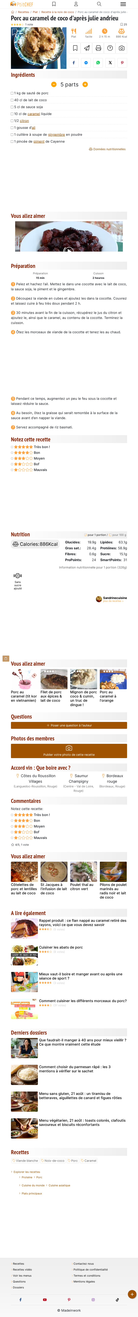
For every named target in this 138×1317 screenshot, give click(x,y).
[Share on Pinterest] (122, 63)
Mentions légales (84, 1281)
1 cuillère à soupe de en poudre (48, 135)
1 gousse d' (24, 128)
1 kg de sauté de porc (31, 93)
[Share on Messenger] (86, 63)
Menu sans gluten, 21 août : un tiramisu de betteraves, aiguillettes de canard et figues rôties (80, 1096)
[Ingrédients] (6, 658)
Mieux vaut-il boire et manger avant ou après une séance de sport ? (80, 976)
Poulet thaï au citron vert (81, 887)
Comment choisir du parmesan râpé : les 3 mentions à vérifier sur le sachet (75, 1069)
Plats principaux (32, 1193)
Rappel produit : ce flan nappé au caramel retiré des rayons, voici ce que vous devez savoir (82, 922)
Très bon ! (41, 447)
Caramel (90, 1160)
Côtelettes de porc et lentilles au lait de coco (24, 889)
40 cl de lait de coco (30, 100)
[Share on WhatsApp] (98, 63)
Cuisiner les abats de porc (61, 947)
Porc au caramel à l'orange (108, 696)
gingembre (56, 135)
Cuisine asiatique (59, 1185)
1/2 (21, 121)
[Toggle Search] (99, 4)
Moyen (39, 458)
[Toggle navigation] (123, 4)
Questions (19, 1281)
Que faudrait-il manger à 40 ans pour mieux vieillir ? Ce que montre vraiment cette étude (82, 1042)
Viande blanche (27, 1160)
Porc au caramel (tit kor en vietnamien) (24, 696)
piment (38, 141)
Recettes (18, 1263)
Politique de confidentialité (91, 1269)
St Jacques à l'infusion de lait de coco (54, 889)
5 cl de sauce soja (28, 107)
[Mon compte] (76, 4)
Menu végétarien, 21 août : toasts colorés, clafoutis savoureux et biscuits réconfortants (82, 1122)
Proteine (27, 1177)
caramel (34, 114)
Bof (36, 464)
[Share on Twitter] (110, 63)
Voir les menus (22, 1275)
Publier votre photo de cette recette (69, 754)
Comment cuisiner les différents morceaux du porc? (83, 1001)
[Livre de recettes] (54, 4)
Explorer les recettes (27, 1172)
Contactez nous (84, 1263)
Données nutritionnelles (109, 149)
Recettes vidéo (22, 1269)
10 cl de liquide (33, 114)
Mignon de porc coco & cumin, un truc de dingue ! (83, 698)
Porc (74, 1160)
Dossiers (18, 1287)
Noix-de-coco (54, 1160)
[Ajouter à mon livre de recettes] (75, 48)
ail (33, 128)
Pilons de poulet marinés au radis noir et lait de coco (113, 891)
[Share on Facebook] (74, 63)
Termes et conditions (87, 1275)
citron (24, 121)
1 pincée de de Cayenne (39, 141)
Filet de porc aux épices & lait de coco (51, 696)
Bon (36, 453)
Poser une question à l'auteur (71, 725)
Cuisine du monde (33, 1185)
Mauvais (40, 470)
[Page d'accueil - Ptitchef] (12, 12)
